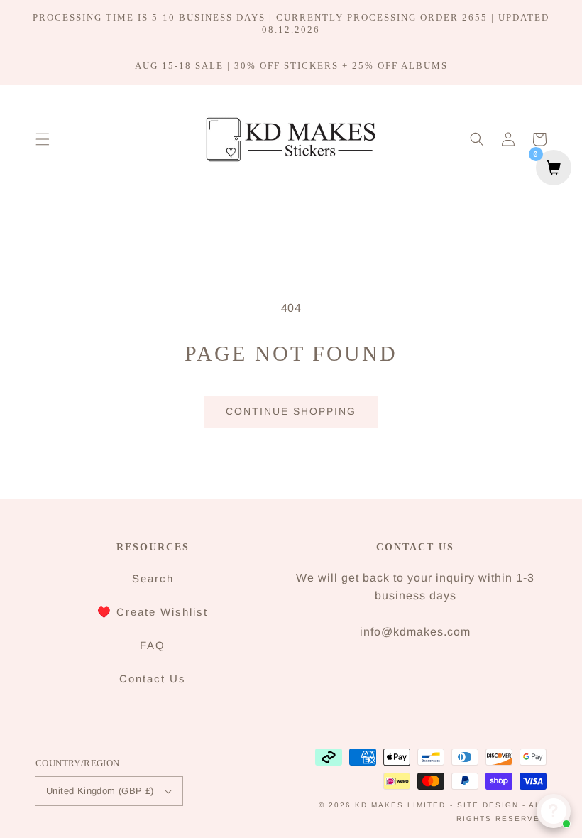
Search (153, 578)
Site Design (488, 805)
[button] (42, 139)
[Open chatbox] (554, 811)
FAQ (152, 645)
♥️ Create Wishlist (152, 612)
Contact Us (152, 679)
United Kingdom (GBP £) (100, 790)
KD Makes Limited (400, 805)
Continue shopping (291, 411)
